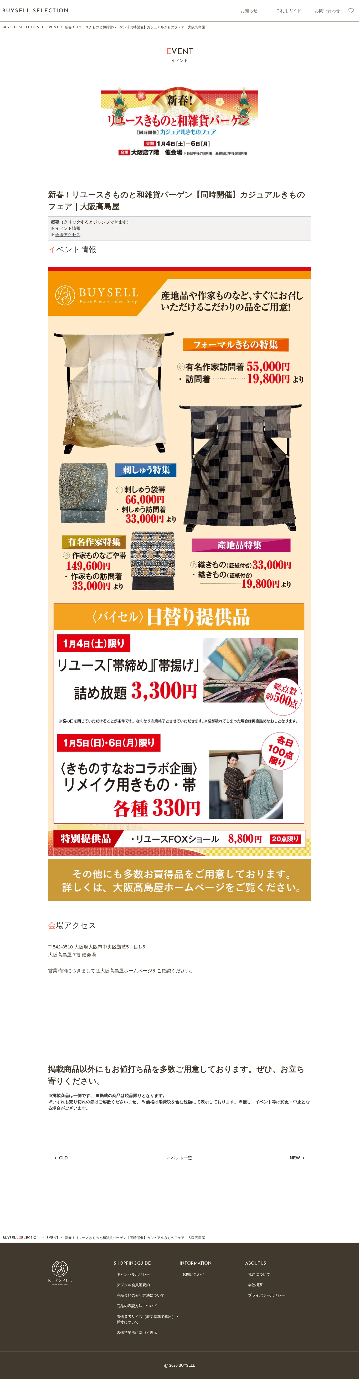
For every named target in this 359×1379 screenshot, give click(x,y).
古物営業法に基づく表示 (137, 1332)
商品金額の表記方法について (141, 1295)
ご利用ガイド (288, 10)
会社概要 (255, 1285)
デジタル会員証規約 (133, 1285)
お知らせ (249, 10)
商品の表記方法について (137, 1306)
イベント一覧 (179, 1158)
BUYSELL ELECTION (21, 27)
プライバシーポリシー (266, 1295)
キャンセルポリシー (133, 1274)
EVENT (52, 27)
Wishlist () (351, 10)
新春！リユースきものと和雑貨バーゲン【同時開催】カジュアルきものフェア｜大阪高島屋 (135, 27)
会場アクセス (67, 234)
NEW (295, 1158)
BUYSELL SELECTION (35, 10)
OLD (63, 1158)
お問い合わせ (327, 10)
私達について (259, 1274)
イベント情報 (67, 228)
